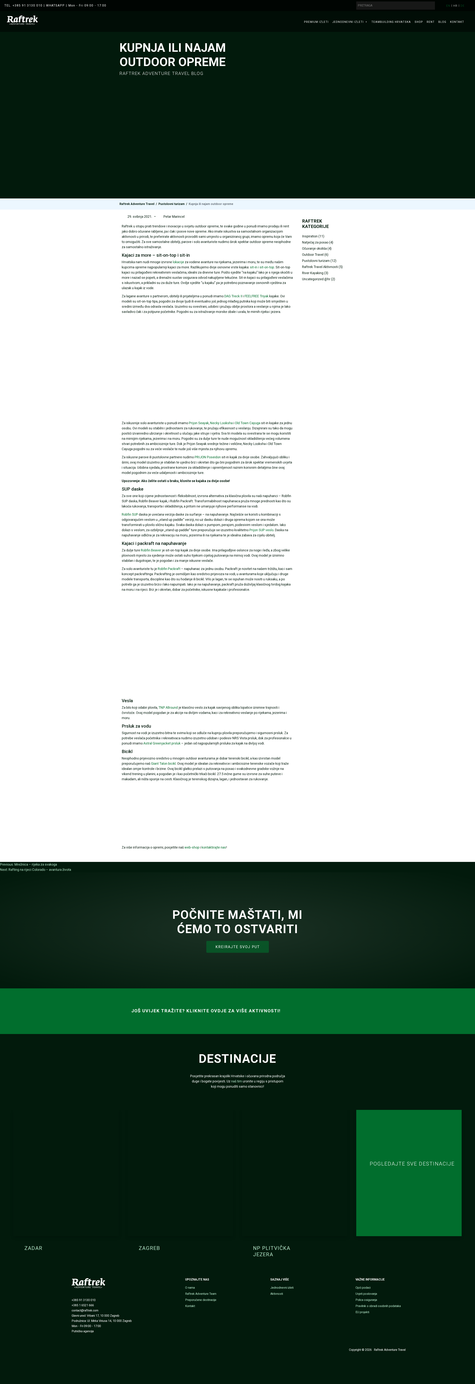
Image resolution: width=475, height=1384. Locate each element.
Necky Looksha (221, 423)
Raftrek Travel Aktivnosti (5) (322, 267)
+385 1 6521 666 (83, 1305)
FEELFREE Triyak (256, 296)
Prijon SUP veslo (261, 530)
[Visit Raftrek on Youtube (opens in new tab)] (76, 1350)
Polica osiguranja (366, 1300)
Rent (431, 21)
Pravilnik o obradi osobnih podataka (378, 1306)
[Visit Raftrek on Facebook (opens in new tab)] (71, 1350)
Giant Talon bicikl (163, 763)
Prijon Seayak (199, 423)
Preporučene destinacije (200, 1300)
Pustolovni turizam (171, 204)
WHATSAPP (55, 5)
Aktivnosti (276, 1294)
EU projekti (362, 1312)
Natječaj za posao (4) (317, 242)
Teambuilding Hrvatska (391, 21)
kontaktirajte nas (214, 847)
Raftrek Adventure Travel (136, 204)
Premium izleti (316, 21)
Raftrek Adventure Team (200, 1294)
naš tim (236, 1081)
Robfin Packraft (169, 569)
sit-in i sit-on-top (262, 267)
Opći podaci (363, 1287)
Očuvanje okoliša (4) (317, 248)
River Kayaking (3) (315, 273)
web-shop (191, 847)
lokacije (178, 262)
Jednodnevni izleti (348, 21)
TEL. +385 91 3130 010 (23, 5)
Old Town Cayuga (247, 423)
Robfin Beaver (151, 550)
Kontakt (457, 21)
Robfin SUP (130, 514)
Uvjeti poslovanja (366, 1294)
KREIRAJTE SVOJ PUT (237, 947)
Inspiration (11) (313, 236)
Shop (419, 21)
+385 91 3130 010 (84, 1300)
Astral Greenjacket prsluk (162, 743)
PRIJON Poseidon (208, 457)
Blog (442, 21)
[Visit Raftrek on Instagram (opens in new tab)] (82, 1350)
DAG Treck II (233, 296)
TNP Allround (168, 707)
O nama (190, 1287)
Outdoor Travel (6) (315, 255)
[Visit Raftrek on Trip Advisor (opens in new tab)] (88, 1350)
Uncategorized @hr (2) (318, 279)
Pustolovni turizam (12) (319, 261)
